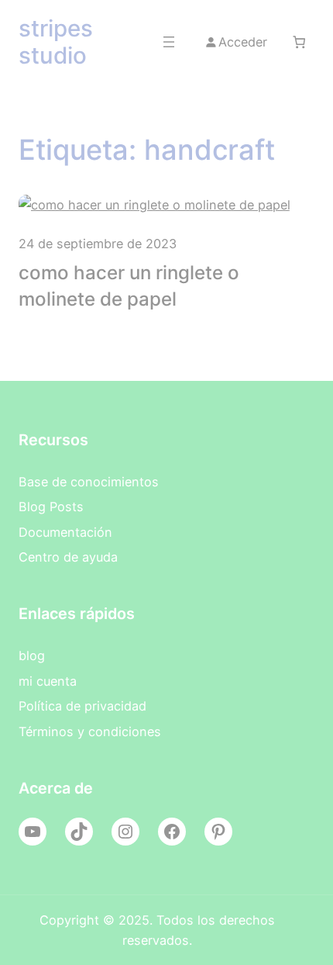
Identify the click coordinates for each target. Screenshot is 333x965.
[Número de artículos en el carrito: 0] (298, 42)
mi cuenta (48, 681)
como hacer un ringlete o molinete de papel (129, 285)
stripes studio (56, 41)
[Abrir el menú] (169, 42)
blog (32, 655)
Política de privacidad (82, 706)
